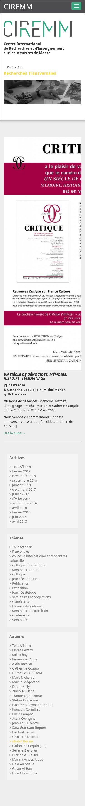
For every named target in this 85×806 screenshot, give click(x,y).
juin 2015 (19, 517)
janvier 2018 (21, 485)
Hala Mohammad (25, 773)
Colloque (19, 574)
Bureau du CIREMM (27, 673)
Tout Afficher (22, 467)
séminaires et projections (31, 597)
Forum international (27, 606)
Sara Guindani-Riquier (29, 727)
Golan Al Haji (22, 768)
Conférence (21, 615)
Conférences (21, 601)
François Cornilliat (26, 709)
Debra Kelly (21, 686)
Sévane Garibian (24, 750)
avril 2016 (19, 508)
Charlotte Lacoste (25, 736)
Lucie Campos (22, 714)
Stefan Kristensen (25, 700)
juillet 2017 (20, 494)
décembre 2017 (24, 489)
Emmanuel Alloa (24, 659)
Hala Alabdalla (23, 764)
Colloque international (29, 565)
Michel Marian (22, 741)
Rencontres (20, 551)
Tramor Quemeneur (27, 695)
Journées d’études (25, 579)
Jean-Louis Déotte (25, 723)
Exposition (20, 588)
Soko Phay (19, 654)
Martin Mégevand (25, 682)
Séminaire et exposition (30, 610)
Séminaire (20, 620)
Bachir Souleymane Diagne (32, 705)
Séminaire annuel (25, 569)
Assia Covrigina (24, 718)
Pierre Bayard (22, 650)
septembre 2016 (24, 503)
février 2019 (21, 471)
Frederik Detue (23, 732)
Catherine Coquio (25, 668)
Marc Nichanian (24, 677)
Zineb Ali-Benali (24, 691)
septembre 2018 (24, 480)
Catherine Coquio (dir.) (29, 746)
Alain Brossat (22, 664)
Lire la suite (12, 433)
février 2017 (21, 498)
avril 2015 (19, 521)
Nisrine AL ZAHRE (25, 755)
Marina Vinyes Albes (27, 759)
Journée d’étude (24, 592)
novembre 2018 (24, 476)
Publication (20, 583)
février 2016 (21, 512)
